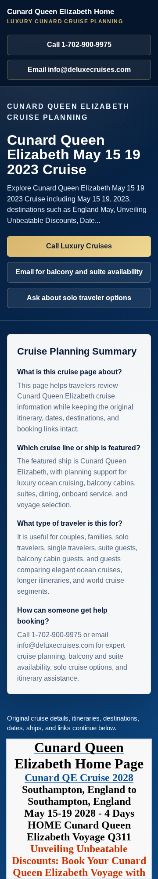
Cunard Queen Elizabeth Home (65, 16)
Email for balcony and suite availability (79, 272)
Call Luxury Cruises (79, 246)
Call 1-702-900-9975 (79, 44)
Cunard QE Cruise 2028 (79, 777)
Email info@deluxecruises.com (79, 69)
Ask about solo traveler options (79, 297)
